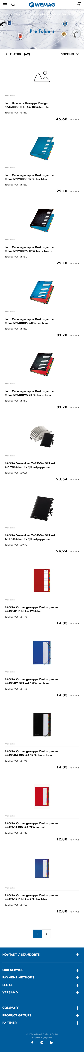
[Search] (13, 5)
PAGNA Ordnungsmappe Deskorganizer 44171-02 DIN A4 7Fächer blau (32, 897)
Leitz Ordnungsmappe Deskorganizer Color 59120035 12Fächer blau (30, 177)
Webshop (19, 14)
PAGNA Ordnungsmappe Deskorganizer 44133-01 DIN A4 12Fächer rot (32, 609)
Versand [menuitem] (10, 992)
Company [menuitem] (10, 1007)
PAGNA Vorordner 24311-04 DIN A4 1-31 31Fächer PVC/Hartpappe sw (30, 537)
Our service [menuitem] (12, 970)
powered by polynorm (42, 1037)
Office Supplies (37, 14)
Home (5, 14)
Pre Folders (10, 95)
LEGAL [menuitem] (7, 985)
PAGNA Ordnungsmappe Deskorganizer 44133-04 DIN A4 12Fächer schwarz (32, 753)
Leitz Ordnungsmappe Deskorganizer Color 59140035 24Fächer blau (30, 321)
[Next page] (46, 934)
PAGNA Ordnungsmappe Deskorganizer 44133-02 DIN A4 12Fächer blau (32, 681)
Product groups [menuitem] (16, 1015)
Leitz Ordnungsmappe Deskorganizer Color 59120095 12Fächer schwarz (30, 249)
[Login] (79, 4)
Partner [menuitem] (9, 1022)
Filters (20, 54)
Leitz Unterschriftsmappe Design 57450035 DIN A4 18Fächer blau (27, 105)
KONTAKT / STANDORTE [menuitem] (21, 954)
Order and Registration (62, 14)
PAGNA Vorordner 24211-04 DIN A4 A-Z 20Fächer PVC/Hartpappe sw (30, 465)
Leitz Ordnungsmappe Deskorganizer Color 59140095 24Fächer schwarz (30, 393)
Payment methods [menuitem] (18, 977)
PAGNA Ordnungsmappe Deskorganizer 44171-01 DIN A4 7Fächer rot (32, 825)
